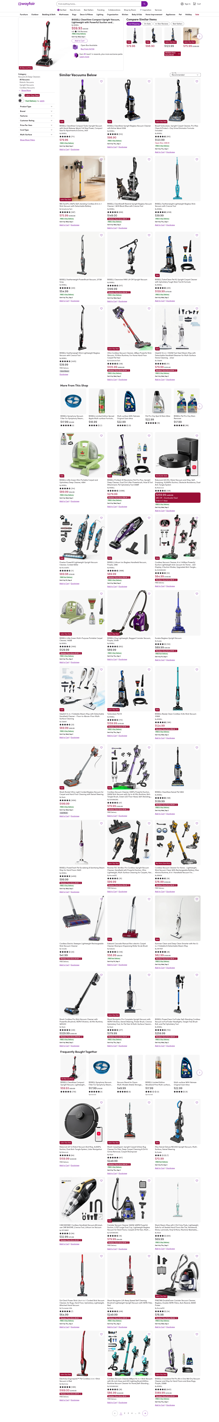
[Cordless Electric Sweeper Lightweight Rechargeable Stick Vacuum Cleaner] (82, 918)
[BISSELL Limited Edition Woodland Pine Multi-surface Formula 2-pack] (158, 1067)
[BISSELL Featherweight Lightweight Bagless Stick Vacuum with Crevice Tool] (178, 178)
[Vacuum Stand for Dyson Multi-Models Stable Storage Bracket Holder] (130, 1067)
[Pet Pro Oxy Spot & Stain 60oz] (158, 401)
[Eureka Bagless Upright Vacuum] (178, 613)
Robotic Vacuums (27, 82)
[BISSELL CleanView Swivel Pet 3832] (178, 766)
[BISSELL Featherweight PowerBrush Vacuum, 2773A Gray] (82, 254)
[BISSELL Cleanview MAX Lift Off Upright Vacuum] (130, 254)
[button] (97, 22)
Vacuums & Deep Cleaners (29, 76)
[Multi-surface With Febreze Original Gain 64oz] (130, 401)
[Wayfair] (26, 3)
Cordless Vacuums (27, 87)
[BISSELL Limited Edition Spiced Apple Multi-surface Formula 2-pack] (102, 401)
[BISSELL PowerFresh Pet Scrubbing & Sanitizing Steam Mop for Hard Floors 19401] (82, 842)
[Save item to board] (101, 81)
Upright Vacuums (27, 85)
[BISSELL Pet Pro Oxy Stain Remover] (187, 401)
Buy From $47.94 (87, 49)
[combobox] (99, 4)
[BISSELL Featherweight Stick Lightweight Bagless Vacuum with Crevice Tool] (82, 327)
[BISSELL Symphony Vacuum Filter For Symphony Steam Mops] (73, 401)
